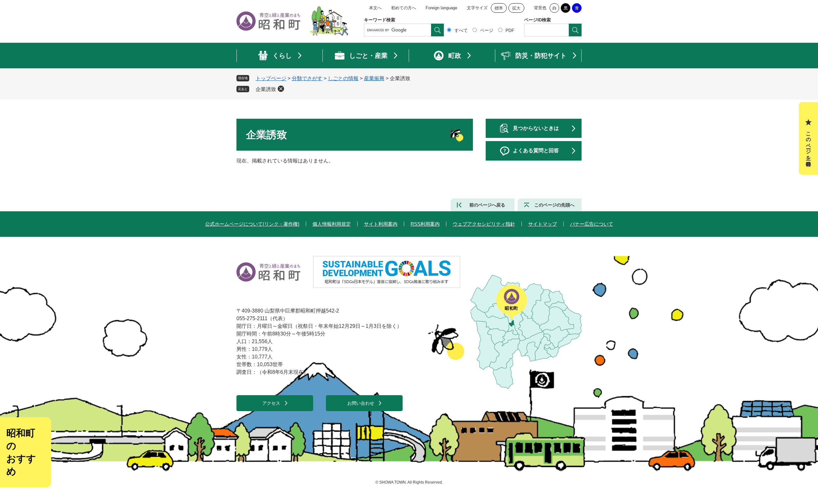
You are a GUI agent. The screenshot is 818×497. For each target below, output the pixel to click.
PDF (509, 30)
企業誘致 (266, 89)
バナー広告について (591, 224)
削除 (281, 89)
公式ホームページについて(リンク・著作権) (252, 224)
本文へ (375, 7)
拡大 (516, 8)
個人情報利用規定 (332, 224)
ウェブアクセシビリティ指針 (484, 224)
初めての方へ (403, 7)
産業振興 (374, 78)
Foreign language (441, 7)
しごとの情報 (343, 78)
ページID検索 (537, 20)
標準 (499, 8)
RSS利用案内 (425, 224)
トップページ (271, 78)
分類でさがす (307, 78)
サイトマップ (542, 224)
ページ (486, 30)
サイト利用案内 (380, 224)
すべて (461, 30)
